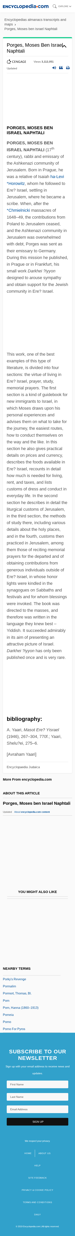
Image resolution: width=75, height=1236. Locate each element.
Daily (37, 1214)
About (32, 812)
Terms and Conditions (37, 1202)
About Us (44, 1153)
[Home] (25, 6)
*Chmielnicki (18, 210)
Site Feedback (37, 1178)
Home (27, 1153)
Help (37, 1165)
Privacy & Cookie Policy (37, 1190)
